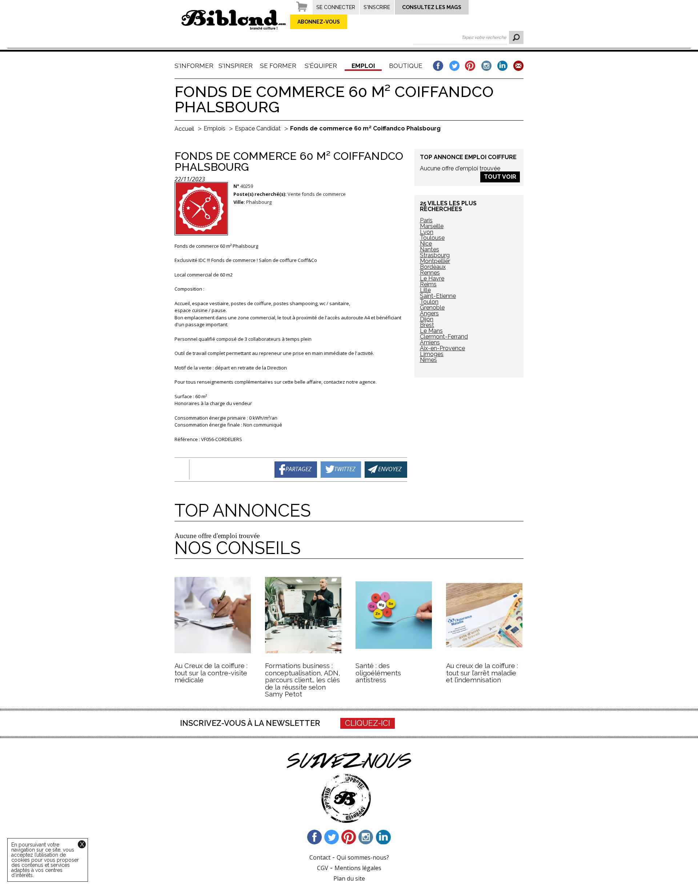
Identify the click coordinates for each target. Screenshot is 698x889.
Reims (428, 284)
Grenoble (432, 307)
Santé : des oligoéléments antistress (378, 673)
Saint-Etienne (438, 295)
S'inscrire (377, 7)
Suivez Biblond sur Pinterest (349, 837)
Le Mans (431, 330)
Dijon (426, 319)
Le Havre (432, 278)
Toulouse (432, 237)
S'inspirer (235, 65)
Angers (429, 313)
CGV (322, 868)
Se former (278, 65)
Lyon (426, 232)
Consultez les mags (431, 7)
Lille (425, 290)
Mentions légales (357, 868)
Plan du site (349, 878)
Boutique (405, 65)
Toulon (429, 301)
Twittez (345, 469)
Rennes (430, 272)
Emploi (363, 65)
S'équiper (321, 65)
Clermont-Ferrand (444, 336)
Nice (426, 243)
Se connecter (335, 7)
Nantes (429, 249)
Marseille (432, 226)
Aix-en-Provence (442, 348)
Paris (426, 220)
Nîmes (428, 359)
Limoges (432, 354)
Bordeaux (433, 266)
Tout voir (500, 176)
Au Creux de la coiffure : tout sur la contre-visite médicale (211, 673)
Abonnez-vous (318, 22)
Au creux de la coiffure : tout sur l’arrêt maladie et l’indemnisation (482, 673)
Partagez (298, 469)
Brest (427, 325)
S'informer (193, 65)
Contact (319, 857)
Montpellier (435, 261)
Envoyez (390, 469)
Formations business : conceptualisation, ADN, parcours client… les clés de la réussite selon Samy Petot (302, 680)
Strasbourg (435, 255)
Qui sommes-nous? (363, 857)
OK (516, 37)
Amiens (430, 342)
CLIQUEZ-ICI (367, 723)
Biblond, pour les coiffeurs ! (233, 19)
